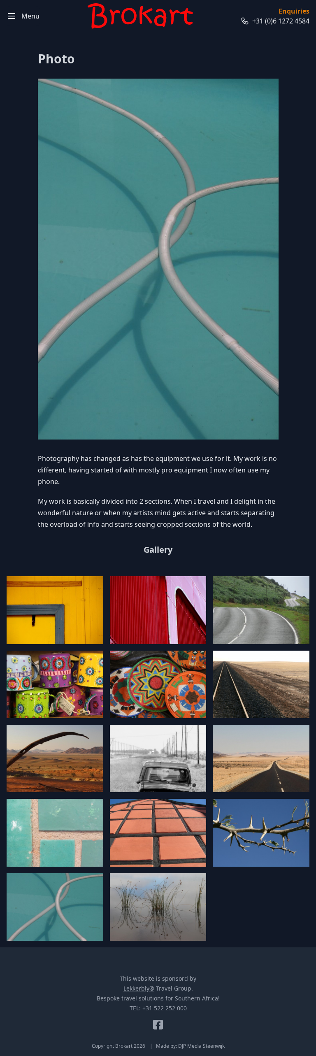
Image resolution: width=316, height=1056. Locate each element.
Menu (30, 16)
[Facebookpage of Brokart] (158, 1025)
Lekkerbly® (138, 988)
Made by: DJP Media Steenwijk (190, 1045)
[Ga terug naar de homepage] (140, 16)
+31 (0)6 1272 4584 (280, 21)
